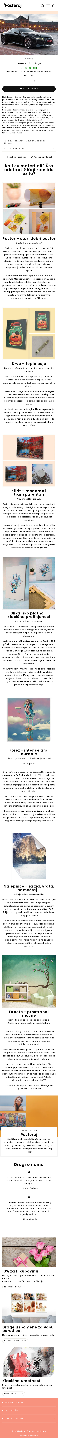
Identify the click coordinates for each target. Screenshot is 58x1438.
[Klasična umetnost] (29, 1362)
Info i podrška (10, 1410)
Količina (29, 76)
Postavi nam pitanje (15, 149)
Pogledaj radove (13, 1394)
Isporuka (22, 71)
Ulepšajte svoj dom (15, 1341)
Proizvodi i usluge (12, 1402)
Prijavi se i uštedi (12, 1418)
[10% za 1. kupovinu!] (29, 1252)
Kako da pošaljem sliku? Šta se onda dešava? (25, 142)
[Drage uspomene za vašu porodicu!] (29, 1308)
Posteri (28, 58)
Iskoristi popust (13, 1287)
